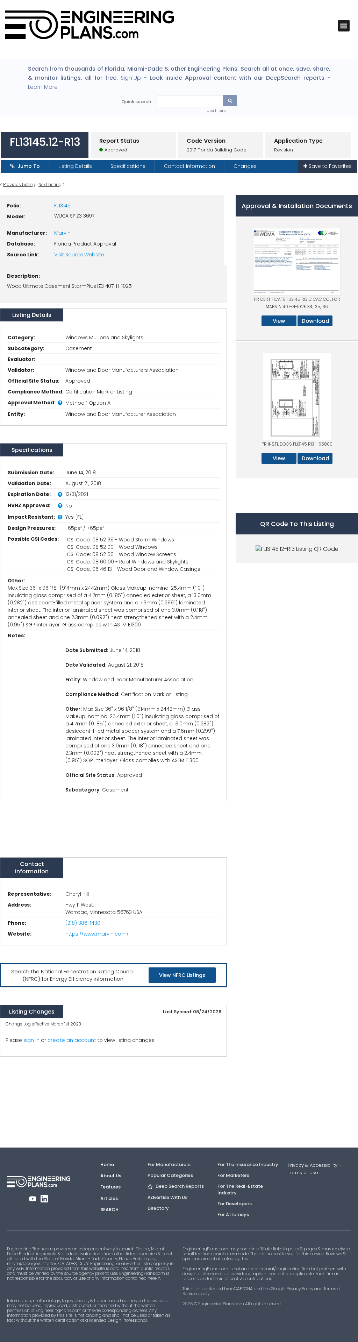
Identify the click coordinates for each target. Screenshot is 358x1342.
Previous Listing (19, 184)
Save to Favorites (329, 166)
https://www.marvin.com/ (97, 933)
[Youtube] (32, 1198)
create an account (72, 1040)
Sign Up (131, 78)
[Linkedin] (44, 1198)
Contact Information (189, 166)
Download (315, 321)
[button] (344, 25)
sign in (31, 1040)
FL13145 (62, 205)
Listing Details (75, 166)
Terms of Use (303, 1172)
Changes (245, 166)
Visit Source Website (79, 254)
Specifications (127, 166)
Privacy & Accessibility (312, 1165)
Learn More (43, 87)
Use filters (216, 110)
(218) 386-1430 (82, 922)
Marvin (62, 232)
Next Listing (50, 184)
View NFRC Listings (182, 975)
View (279, 321)
